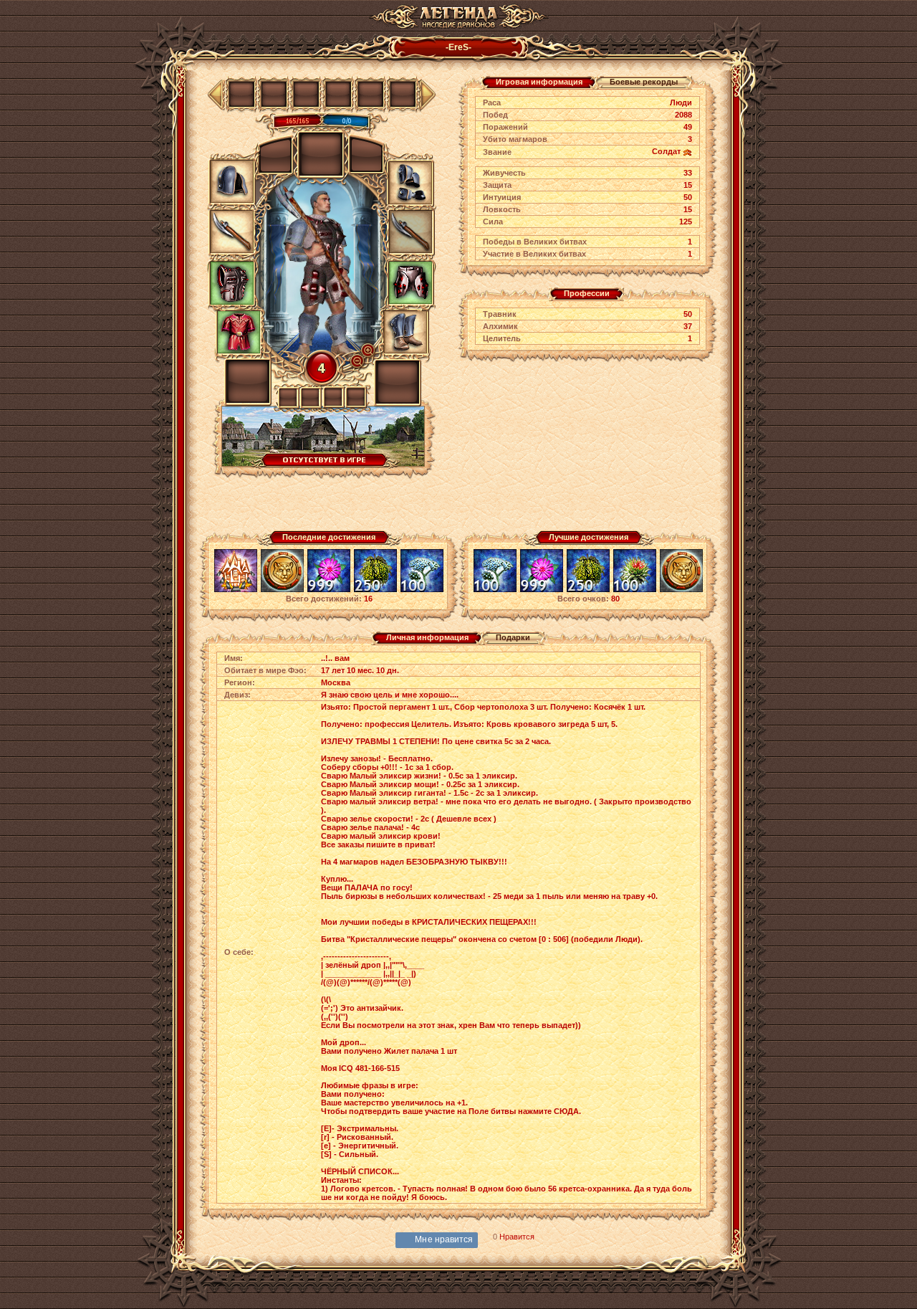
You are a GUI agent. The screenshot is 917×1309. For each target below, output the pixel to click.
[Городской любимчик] (235, 590)
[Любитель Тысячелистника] (422, 590)
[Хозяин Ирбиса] (282, 590)
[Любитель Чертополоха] (635, 590)
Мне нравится (444, 1239)
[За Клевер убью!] (329, 590)
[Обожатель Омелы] (375, 590)
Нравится (516, 1236)
